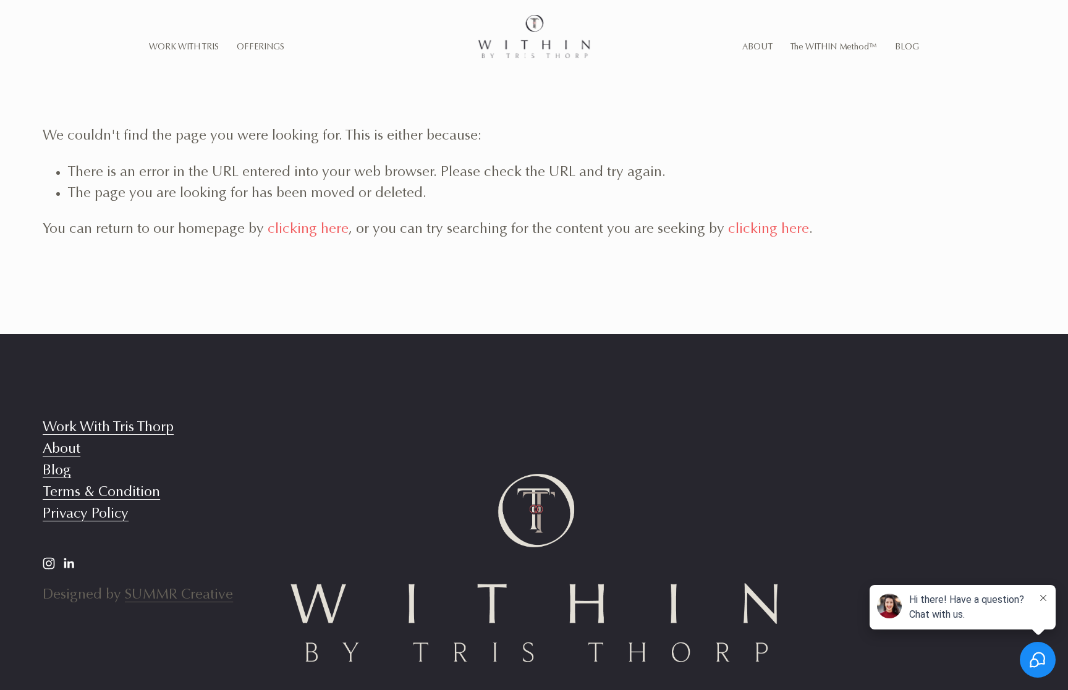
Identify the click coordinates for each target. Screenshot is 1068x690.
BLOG (907, 47)
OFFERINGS (260, 47)
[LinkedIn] (68, 563)
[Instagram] (49, 563)
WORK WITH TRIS (184, 47)
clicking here (308, 229)
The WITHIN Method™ (833, 47)
